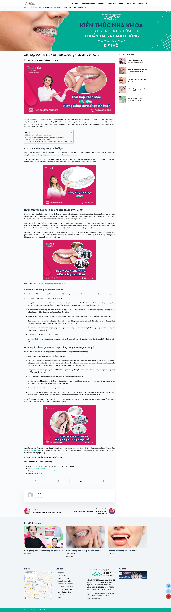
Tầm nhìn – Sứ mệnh (63, 578)
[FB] (169, 586)
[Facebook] (35, 481)
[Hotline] (169, 597)
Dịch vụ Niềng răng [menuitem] (88, 3)
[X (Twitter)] (58, 481)
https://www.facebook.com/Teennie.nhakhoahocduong (53, 471)
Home (26, 7)
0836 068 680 (96, 598)
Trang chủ (60, 573)
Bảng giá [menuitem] (101, 3)
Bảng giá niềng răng (63, 592)
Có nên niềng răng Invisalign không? (39, 139)
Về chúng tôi (61, 575)
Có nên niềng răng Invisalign (35, 119)
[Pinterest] (81, 481)
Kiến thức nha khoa (37, 7)
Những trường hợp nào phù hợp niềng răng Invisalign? (45, 137)
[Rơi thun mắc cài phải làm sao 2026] (127, 537)
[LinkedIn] (103, 481)
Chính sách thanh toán (64, 586)
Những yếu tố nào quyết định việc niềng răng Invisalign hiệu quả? (49, 141)
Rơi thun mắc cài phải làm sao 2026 (124, 550)
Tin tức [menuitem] (121, 3)
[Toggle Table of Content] (70, 132)
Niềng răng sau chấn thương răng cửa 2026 (43, 550)
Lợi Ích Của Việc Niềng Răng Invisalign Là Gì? (49, 284)
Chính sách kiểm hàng (64, 589)
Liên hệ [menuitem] (140, 3)
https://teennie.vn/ (40, 468)
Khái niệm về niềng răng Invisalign (38, 135)
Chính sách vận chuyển (64, 584)
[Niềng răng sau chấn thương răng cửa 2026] (43, 537)
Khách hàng (60, 595)
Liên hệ (59, 597)
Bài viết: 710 (38, 497)
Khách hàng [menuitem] (112, 3)
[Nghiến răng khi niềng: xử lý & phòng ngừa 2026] (85, 537)
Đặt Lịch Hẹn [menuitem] (131, 3)
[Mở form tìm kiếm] (146, 3)
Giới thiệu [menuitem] (74, 3)
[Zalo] (169, 592)
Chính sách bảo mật (63, 581)
